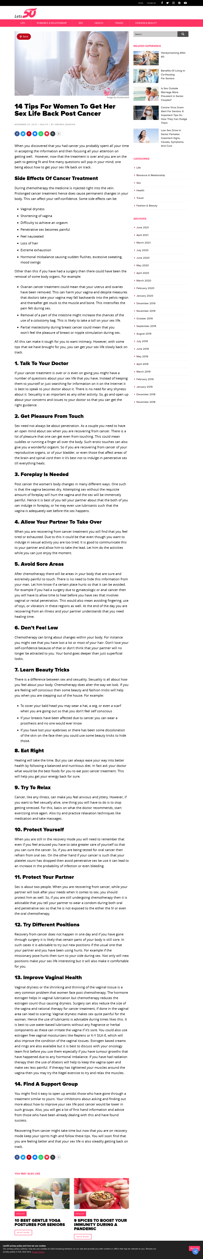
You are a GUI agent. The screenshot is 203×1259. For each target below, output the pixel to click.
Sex (81, 23)
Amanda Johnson (65, 124)
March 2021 (143, 242)
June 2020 (143, 257)
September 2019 (146, 326)
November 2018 (145, 402)
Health (99, 23)
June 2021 (142, 227)
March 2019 (143, 371)
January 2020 (144, 295)
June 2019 (142, 348)
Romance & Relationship (52, 23)
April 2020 (142, 273)
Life (23, 23)
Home (140, 3)
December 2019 (145, 303)
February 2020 (145, 288)
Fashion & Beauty (146, 23)
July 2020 (142, 250)
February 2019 (145, 379)
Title (42, 1207)
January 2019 (144, 386)
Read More (23, 1232)
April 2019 (142, 364)
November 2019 (145, 311)
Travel (119, 23)
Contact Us (151, 3)
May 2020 (142, 265)
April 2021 (142, 235)
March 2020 (143, 280)
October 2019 (144, 318)
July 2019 (142, 341)
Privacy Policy (38, 1252)
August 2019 (143, 333)
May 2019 (142, 356)
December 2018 (145, 394)
